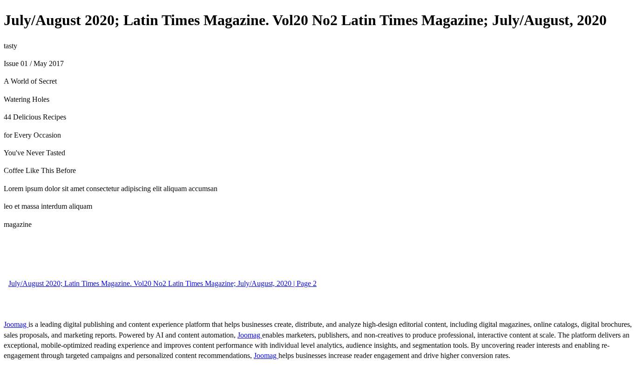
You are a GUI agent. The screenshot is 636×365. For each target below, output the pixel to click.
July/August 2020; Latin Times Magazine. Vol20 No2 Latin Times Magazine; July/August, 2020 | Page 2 (162, 283)
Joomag (16, 324)
